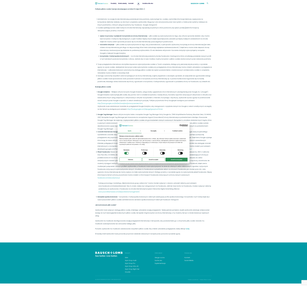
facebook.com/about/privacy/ (109, 178)
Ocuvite (127, 272)
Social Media (188, 260)
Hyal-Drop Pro (130, 263)
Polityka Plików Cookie (205, 279)
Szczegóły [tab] (153, 131)
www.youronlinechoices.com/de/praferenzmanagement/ (119, 192)
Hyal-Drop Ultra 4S (131, 266)
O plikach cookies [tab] (177, 131)
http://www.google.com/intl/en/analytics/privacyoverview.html (120, 103)
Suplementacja (160, 263)
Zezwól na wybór (153, 159)
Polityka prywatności (193, 279)
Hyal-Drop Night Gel (132, 269)
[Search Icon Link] (207, 3)
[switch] (144, 153)
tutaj (187, 229)
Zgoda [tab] (129, 131)
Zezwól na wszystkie (176, 159)
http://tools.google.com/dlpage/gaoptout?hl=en (145, 109)
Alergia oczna (160, 258)
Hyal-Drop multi (130, 260)
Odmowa (130, 159)
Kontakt (187, 258)
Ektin (126, 258)
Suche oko (158, 260)
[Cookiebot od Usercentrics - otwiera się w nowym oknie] (181, 125)
